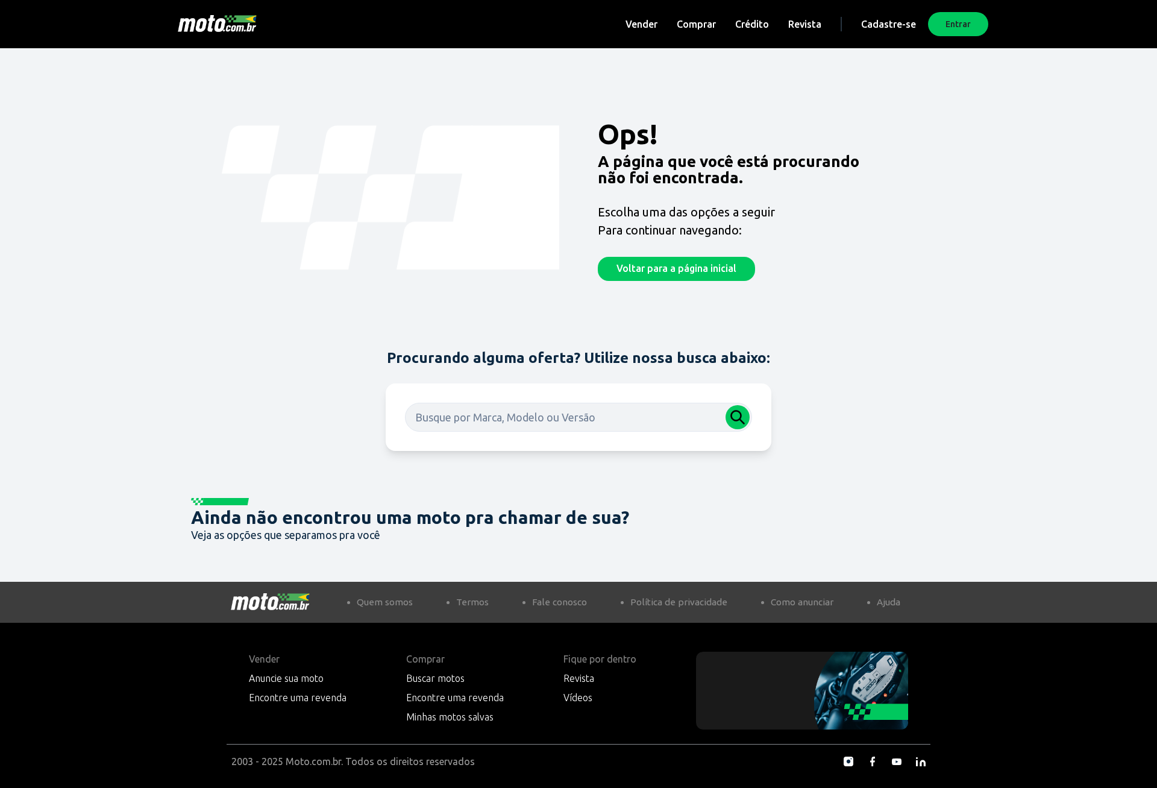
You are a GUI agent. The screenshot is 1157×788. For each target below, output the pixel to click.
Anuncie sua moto (286, 678)
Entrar (958, 24)
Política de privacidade (678, 602)
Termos (472, 602)
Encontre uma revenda (297, 697)
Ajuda (888, 602)
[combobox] (578, 417)
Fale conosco (559, 602)
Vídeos (577, 697)
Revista (804, 24)
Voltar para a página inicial (676, 268)
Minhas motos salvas (450, 716)
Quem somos (385, 602)
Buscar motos (435, 678)
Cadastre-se (888, 24)
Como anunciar (802, 602)
